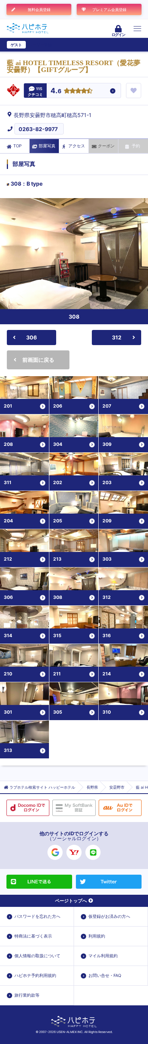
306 (31, 337)
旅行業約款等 (26, 995)
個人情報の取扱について (37, 955)
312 (116, 337)
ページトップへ (71, 900)
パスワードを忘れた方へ (37, 916)
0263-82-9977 (38, 129)
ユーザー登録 (40, 44)
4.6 (55, 91)
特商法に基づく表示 (33, 936)
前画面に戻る (38, 359)
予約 (136, 145)
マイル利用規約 (103, 955)
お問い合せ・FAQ (104, 975)
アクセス (76, 145)
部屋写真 (47, 145)
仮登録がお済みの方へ (109, 916)
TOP (17, 145)
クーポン (106, 145)
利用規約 (96, 936)
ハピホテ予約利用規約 (35, 975)
